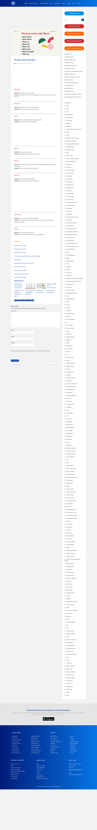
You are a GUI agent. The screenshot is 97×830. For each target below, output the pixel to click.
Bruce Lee (72, 736)
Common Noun (69, 182)
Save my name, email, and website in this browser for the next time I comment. (30, 351)
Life (67, 416)
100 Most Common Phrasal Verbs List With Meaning (27, 256)
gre (67, 322)
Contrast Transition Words (72, 217)
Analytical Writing (70, 146)
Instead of (68, 375)
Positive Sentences (70, 492)
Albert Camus (53, 738)
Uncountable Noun (70, 645)
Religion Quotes (35, 747)
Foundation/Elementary (71, 293)
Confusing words (70, 205)
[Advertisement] (35, 19)
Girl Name (68, 310)
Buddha (71, 738)
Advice (67, 135)
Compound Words (70, 196)
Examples (68, 266)
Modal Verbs (69, 439)
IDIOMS (68, 351)
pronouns (68, 521)
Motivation (68, 445)
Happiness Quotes (35, 736)
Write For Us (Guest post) (75, 763)
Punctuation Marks (70, 541)
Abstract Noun (69, 117)
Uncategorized (69, 642)
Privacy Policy (72, 765)
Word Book (57, 3)
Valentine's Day (69, 651)
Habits (67, 331)
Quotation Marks (70, 544)
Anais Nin (52, 743)
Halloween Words (70, 337)
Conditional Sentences (71, 202)
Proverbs (68, 530)
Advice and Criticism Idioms (72, 138)
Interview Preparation (71, 395)
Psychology (69, 533)
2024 (67, 111)
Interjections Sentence (71, 383)
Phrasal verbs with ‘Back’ (20, 270)
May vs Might (69, 430)
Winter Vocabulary (70, 677)
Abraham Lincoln (54, 736)
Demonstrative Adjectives (72, 231)
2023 (67, 108)
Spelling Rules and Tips (71, 601)
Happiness (68, 340)
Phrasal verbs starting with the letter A (24, 263)
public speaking (69, 535)
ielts (67, 354)
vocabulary (68, 663)
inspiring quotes (70, 372)
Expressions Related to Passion (73, 281)
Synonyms (68, 616)
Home (26, 3)
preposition (68, 506)
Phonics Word (69, 480)
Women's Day (69, 680)
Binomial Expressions (71, 161)
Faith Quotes (34, 739)
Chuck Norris (73, 745)
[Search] (82, 20)
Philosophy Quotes (16, 743)
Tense (38, 773)
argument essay (70, 149)
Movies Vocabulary (70, 451)
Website (13, 342)
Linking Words (69, 424)
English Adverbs (40, 776)
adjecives (68, 123)
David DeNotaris (73, 750)
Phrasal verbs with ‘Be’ (19, 249)
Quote (74, 3)
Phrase (69, 3)
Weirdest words (70, 674)
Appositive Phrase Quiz (69, 68)
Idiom (63, 3)
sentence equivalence (71, 578)
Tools (67, 628)
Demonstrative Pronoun (71, 234)
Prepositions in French (71, 512)
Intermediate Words (71, 386)
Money (67, 442)
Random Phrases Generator (74, 48)
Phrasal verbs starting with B (21, 274)
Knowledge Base (70, 404)
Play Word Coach (74, 13)
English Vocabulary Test (70, 59)
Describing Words (70, 240)
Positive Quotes (35, 749)
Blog (51, 3)
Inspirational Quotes (17, 739)
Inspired (68, 369)
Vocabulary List (44, 3)
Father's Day (69, 287)
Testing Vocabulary (70, 622)
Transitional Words (70, 634)
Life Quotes (69, 419)
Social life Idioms (70, 593)
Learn (67, 410)
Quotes (68, 547)
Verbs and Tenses (15, 763)
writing (67, 692)
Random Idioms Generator (74, 41)
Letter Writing (69, 413)
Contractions (69, 214)
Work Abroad (69, 689)
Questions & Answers (16, 767)
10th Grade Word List (69, 57)
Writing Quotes (34, 743)
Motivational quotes (71, 448)
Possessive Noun (70, 497)
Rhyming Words (69, 566)
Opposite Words (70, 465)
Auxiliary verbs (69, 155)
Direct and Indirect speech (72, 246)
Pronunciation (69, 524)
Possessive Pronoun (71, 500)
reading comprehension (71, 550)
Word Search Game (74, 26)
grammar (23, 300)
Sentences (68, 581)
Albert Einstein (54, 739)
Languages (68, 407)
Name (13, 330)
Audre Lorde (53, 745)
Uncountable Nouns (70, 648)
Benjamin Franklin (54, 747)
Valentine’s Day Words (71, 654)
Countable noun (69, 225)
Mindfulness (69, 436)
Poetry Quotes (15, 750)
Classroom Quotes (35, 745)
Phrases (68, 486)
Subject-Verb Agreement (72, 610)
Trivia (67, 636)
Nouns (12, 765)
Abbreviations (69, 114)
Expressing (68, 272)
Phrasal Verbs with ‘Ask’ (20, 252)
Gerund (67, 307)
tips (67, 625)
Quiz (79, 3)
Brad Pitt (52, 750)
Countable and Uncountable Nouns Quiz (73, 71)
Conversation (69, 220)
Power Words (69, 503)
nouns (67, 462)
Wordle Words (69, 686)
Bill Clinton (53, 749)
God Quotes (14, 745)
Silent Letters (69, 587)
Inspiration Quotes (35, 741)
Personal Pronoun (70, 474)
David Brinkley (73, 749)
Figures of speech (70, 290)
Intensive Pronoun (70, 378)
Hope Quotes (69, 348)
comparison (69, 190)
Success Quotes (35, 752)
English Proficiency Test (70, 74)
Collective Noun (70, 173)
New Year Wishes (70, 457)
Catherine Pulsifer (74, 741)
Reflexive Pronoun (70, 556)
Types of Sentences (71, 639)
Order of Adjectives (70, 468)
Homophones (69, 345)
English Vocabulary (15, 769)
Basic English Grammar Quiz (70, 65)
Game (67, 301)
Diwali (67, 252)
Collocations (69, 176)
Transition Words (70, 631)
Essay (67, 263)
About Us (71, 767)
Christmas (68, 167)
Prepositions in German (71, 515)
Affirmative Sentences (71, 141)
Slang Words (69, 590)
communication (69, 187)
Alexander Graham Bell (55, 741)
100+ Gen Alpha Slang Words (71, 82)
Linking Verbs (69, 421)
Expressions (69, 275)
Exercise (68, 269)
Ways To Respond (70, 666)
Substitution (69, 613)
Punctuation (69, 538)
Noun (67, 459)
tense (67, 619)
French (67, 296)
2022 (16, 300)
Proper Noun (69, 527)
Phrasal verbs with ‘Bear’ (20, 245)
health (67, 342)
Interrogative (69, 392)
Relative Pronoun (70, 563)
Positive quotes (70, 489)
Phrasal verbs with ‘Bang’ (20, 277)
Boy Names (69, 164)
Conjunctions (69, 208)
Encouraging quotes (70, 255)
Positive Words (69, 495)
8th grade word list (68, 80)
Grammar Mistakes (70, 319)
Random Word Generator (74, 33)
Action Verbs (69, 120)
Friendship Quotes (70, 299)
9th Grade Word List (69, 62)
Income (68, 360)
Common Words (70, 184)
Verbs (67, 660)
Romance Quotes (16, 752)
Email (12, 336)
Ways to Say (69, 669)
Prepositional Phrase (71, 509)
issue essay (69, 401)
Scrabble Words (70, 572)
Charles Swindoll (74, 743)
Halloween (68, 334)
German (68, 304)
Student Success (70, 604)
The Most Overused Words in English (72, 94)
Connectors (69, 211)
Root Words (69, 569)
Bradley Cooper (54, 752)
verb (32, 63)
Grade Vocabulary (70, 313)
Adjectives (68, 126)
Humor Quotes (15, 741)
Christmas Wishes (70, 170)
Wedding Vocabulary (71, 672)
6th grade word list (68, 88)
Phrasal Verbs (18, 63)
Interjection (69, 380)
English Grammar (27, 63)
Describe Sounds (70, 237)
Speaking (68, 598)
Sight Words (69, 584)
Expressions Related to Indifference (74, 278)
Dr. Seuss (72, 752)
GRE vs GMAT (69, 325)
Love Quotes (15, 736)
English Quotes (14, 774)
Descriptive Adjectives (71, 243)
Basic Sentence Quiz (69, 91)
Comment (14, 311)
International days (70, 389)
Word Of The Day (33, 3)
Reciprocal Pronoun (70, 553)
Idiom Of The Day (41, 765)
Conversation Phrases (71, 222)
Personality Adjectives (71, 477)
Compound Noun (70, 193)
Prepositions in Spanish (71, 518)
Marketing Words (70, 427)
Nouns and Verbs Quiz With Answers (72, 97)
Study (67, 607)
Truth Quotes (15, 747)
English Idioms (14, 776)
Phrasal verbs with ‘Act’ (20, 266)
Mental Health (69, 433)
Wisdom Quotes (15, 749)
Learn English (14, 778)
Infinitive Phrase (70, 366)
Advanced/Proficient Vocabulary (73, 129)
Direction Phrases (70, 249)
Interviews (68, 398)
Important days (69, 357)
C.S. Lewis (72, 739)
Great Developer (70, 328)
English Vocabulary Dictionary (18, 771)
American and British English (72, 144)
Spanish (68, 595)
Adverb (68, 132)
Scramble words (70, 575)
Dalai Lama (72, 747)
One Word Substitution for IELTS (72, 77)
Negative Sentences (71, 454)
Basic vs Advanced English (72, 158)
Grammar (68, 316)
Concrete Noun (69, 199)
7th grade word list (68, 85)
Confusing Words (41, 767)
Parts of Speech (70, 471)
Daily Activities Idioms (71, 228)
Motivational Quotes (36, 750)
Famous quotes (69, 284)
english (22, 63)
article (67, 152)
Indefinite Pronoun (70, 363)
